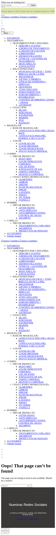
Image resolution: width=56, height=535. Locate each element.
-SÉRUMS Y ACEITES (29, 46)
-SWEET (22, 195)
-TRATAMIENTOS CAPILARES (34, 226)
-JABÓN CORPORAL (29, 172)
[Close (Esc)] (3, 529)
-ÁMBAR (23, 182)
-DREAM (23, 184)
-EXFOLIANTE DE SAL (30, 169)
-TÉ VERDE (24, 197)
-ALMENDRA (25, 179)
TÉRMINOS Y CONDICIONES (28, 519)
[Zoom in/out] (7, 529)
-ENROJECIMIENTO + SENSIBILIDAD (29, 95)
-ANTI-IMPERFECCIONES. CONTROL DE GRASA (32, 214)
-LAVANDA (24, 192)
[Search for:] (14, 485)
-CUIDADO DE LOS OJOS (31, 51)
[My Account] (2, 22)
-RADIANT (24, 123)
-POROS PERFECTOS (29, 92)
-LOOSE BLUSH (26, 143)
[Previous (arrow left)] (3, 532)
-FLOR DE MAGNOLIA (30, 187)
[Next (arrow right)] (7, 532)
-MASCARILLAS (27, 64)
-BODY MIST (25, 159)
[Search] (2, 19)
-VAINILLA (24, 200)
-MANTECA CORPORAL (31, 174)
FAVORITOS (13, 38)
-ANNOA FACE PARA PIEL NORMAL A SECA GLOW (32, 137)
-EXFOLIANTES (26, 66)
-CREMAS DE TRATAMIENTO (34, 48)
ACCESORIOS (14, 233)
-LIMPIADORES (26, 53)
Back (6, 33)
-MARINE (23, 118)
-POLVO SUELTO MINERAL (33, 151)
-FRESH (22, 190)
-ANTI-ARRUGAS (27, 210)
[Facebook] (24, 511)
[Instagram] (31, 511)
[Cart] (2, 27)
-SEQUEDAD (25, 87)
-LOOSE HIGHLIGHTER (30, 148)
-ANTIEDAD (24, 105)
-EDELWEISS (25, 112)
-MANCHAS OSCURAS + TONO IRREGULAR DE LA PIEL (34, 72)
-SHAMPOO (24, 218)
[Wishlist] (2, 24)
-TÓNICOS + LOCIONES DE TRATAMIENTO (32, 59)
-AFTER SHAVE (26, 208)
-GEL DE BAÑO (26, 166)
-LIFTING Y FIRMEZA (29, 79)
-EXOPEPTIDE (25, 115)
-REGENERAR (25, 76)
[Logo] (19, 17)
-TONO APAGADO (28, 89)
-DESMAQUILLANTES (30, 56)
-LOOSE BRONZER (28, 146)
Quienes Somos (14, 236)
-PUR (21, 120)
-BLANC (22, 110)
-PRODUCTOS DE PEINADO (33, 231)
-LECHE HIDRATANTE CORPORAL (30, 162)
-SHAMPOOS (25, 228)
